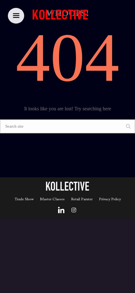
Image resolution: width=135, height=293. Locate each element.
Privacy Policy (110, 199)
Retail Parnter (82, 199)
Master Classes (52, 199)
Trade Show (24, 199)
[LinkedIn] (61, 210)
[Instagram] (74, 210)
